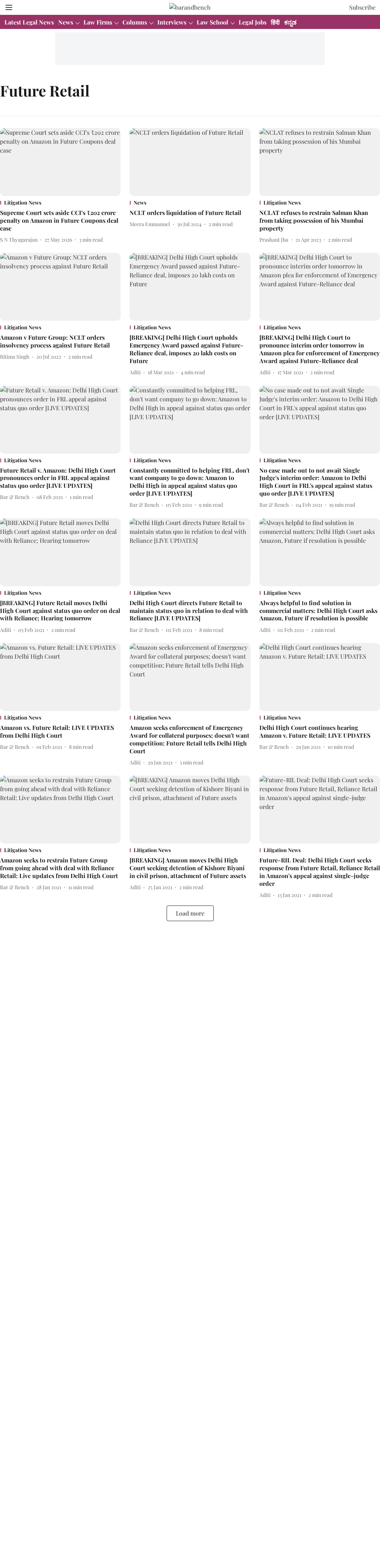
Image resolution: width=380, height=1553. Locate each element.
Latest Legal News (29, 22)
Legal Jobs (252, 22)
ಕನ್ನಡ (290, 22)
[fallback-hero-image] (60, 162)
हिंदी (275, 22)
